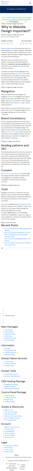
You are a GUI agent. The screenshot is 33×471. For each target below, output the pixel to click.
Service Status (9, 437)
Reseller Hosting (9, 401)
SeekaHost (24, 204)
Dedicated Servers (10, 338)
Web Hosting (9, 330)
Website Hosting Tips (18, 19)
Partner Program (10, 435)
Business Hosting (10, 334)
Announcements (10, 433)
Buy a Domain (9, 361)
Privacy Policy (9, 450)
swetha (5, 37)
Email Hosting (9, 332)
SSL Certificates (10, 340)
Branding (7, 348)
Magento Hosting (10, 386)
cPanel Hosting (9, 395)
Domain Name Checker (12, 374)
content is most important (12, 173)
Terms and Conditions (11, 445)
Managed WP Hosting (11, 384)
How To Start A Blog (8, 17)
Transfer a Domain (10, 363)
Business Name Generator (13, 376)
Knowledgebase (9, 431)
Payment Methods (10, 350)
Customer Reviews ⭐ (11, 352)
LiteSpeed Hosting (10, 397)
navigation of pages (19, 103)
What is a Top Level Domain (13, 416)
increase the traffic (20, 73)
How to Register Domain (12, 418)
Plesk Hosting (9, 399)
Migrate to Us (9, 410)
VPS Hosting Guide (10, 420)
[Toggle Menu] (30, 3)
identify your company (12, 132)
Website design (6, 48)
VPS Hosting (8, 336)
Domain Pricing (9, 366)
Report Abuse (9, 452)
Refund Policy (9, 447)
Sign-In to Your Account (12, 427)
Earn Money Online (21, 17)
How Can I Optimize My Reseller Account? (17, 233)
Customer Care (9, 429)
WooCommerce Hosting (12, 388)
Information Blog (10, 354)
